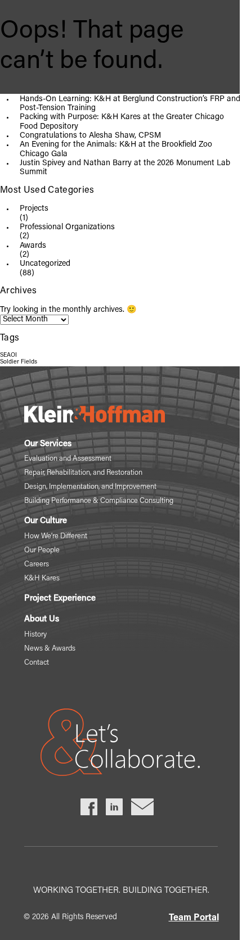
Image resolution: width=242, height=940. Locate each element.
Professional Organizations (67, 227)
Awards (33, 246)
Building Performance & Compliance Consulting (98, 501)
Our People (42, 550)
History (35, 634)
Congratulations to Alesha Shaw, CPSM (90, 136)
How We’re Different (55, 536)
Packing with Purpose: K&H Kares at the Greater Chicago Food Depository (122, 121)
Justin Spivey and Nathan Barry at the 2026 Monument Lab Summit (125, 168)
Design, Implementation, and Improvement (90, 487)
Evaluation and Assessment (67, 458)
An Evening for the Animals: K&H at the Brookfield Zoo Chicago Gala (116, 149)
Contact (36, 662)
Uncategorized (45, 264)
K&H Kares (42, 578)
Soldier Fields (18, 362)
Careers (36, 564)
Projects (34, 209)
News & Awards (49, 648)
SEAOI (8, 355)
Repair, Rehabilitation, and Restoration (83, 472)
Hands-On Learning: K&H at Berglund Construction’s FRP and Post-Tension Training (130, 104)
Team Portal (194, 918)
